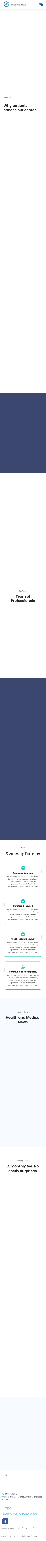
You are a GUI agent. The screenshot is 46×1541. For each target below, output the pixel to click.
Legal (7, 1508)
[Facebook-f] (5, 1521)
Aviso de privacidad (19, 1514)
